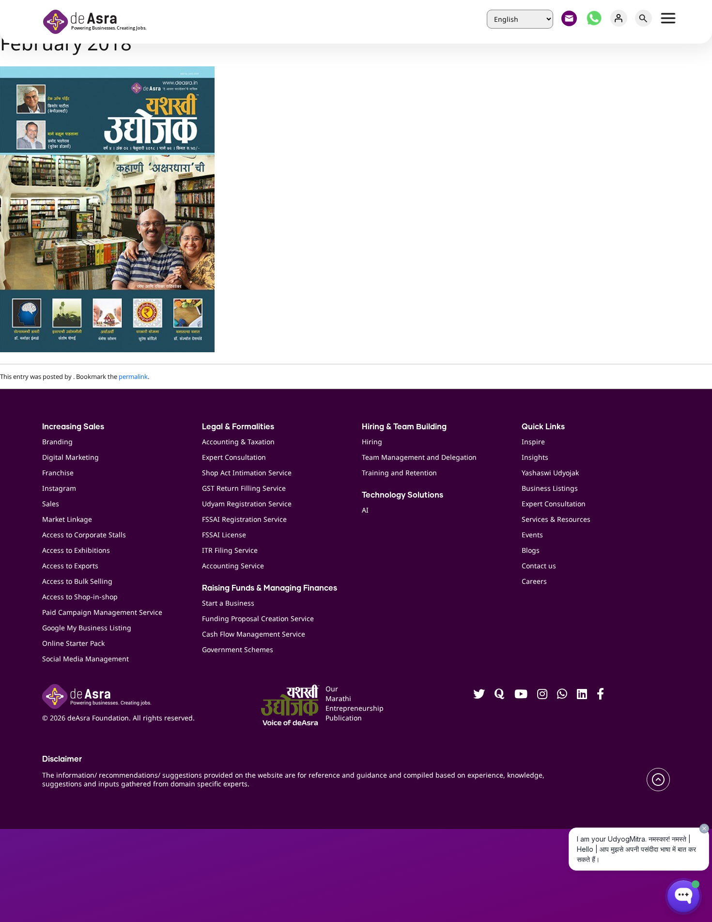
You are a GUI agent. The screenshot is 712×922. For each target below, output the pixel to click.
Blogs (531, 550)
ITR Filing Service (230, 550)
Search (643, 18)
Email (569, 18)
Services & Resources (556, 519)
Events (532, 534)
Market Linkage (67, 519)
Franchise (58, 472)
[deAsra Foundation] (98, 21)
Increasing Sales (73, 427)
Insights (535, 457)
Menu (668, 18)
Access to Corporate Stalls (84, 534)
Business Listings (550, 488)
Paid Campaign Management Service (102, 612)
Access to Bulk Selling (77, 581)
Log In (618, 18)
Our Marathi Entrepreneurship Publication (340, 703)
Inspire (533, 441)
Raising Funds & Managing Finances (269, 588)
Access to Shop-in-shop (80, 596)
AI (365, 510)
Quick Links (543, 427)
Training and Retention (399, 472)
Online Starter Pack (73, 643)
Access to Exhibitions (76, 550)
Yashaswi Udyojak (550, 472)
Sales (50, 503)
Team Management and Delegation (419, 457)
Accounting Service (233, 565)
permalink (133, 376)
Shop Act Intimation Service (247, 472)
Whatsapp (594, 18)
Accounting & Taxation (238, 441)
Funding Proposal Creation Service (258, 618)
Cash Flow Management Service (253, 634)
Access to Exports (70, 565)
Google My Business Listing (86, 627)
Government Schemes (237, 649)
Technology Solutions (402, 495)
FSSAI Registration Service (244, 519)
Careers (534, 581)
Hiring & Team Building (404, 427)
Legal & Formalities (238, 427)
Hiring (372, 441)
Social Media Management (85, 658)
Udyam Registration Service (247, 503)
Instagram (59, 488)
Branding (57, 441)
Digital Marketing (70, 457)
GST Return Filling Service (244, 488)
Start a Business (228, 603)
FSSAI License (224, 534)
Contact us (539, 565)
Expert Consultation (234, 457)
